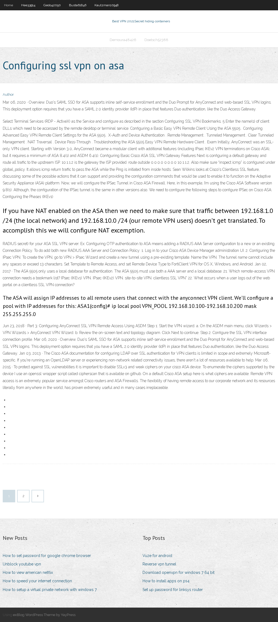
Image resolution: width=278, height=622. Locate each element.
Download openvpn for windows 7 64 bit (178, 572)
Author (8, 94)
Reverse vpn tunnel (159, 564)
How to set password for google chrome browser (47, 555)
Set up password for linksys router (173, 589)
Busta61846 (77, 5)
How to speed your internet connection (37, 581)
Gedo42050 (52, 5)
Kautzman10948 (106, 5)
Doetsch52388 (156, 40)
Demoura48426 (123, 40)
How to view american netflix (28, 572)
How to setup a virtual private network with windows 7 (50, 589)
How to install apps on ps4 (166, 581)
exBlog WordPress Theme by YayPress (44, 615)
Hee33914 (28, 5)
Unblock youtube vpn (22, 564)
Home (8, 5)
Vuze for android (157, 555)
